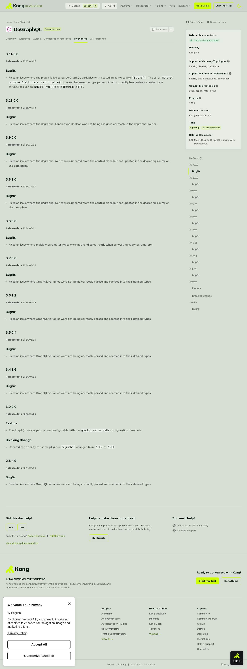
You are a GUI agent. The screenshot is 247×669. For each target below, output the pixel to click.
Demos (201, 628)
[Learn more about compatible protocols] (217, 85)
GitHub (201, 623)
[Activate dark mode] (239, 6)
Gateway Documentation (206, 40)
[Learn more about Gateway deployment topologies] (228, 61)
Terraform (155, 628)
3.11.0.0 (12, 100)
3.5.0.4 (11, 332)
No (22, 527)
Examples (24, 38)
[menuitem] (126, 6)
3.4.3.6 (11, 369)
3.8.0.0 (11, 221)
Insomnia (59, 628)
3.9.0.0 (11, 137)
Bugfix (11, 70)
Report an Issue (36, 536)
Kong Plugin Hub (22, 22)
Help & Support (205, 644)
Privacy (122, 664)
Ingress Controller (64, 638)
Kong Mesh (60, 623)
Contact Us (203, 649)
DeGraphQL (196, 158)
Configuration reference (57, 38)
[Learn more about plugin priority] (200, 98)
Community (203, 613)
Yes (11, 527)
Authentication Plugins (114, 623)
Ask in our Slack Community (192, 525)
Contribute (98, 538)
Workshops (203, 638)
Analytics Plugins (111, 618)
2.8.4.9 (11, 460)
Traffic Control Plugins (114, 633)
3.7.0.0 (11, 258)
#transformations (211, 127)
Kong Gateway (62, 613)
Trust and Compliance (143, 664)
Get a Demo (202, 5)
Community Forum (207, 618)
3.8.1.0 (11, 179)
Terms (110, 664)
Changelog (80, 38)
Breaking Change (18, 440)
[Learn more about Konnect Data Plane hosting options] (230, 73)
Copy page (161, 29)
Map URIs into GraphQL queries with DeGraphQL (214, 141)
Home (9, 22)
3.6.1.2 (11, 295)
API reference (98, 38)
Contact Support (186, 530)
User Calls (202, 633)
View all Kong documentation (22, 543)
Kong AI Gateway (63, 618)
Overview (11, 38)
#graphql (194, 127)
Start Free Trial (224, 5)
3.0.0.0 (11, 406)
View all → (107, 638)
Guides (37, 38)
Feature (12, 423)
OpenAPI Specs (62, 633)
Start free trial (207, 581)
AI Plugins (106, 613)
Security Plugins (110, 628)
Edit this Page (57, 536)
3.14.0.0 (12, 54)
